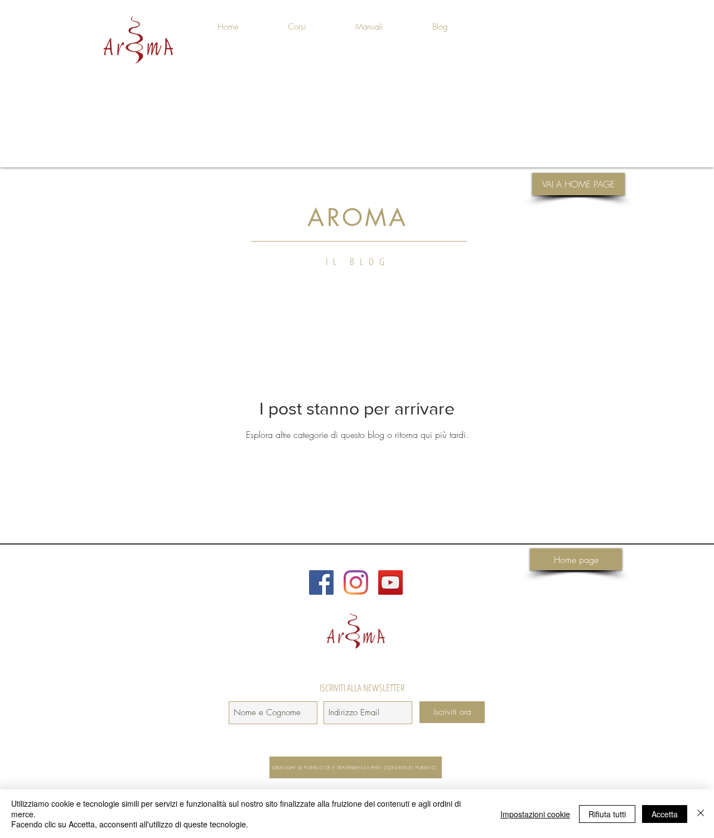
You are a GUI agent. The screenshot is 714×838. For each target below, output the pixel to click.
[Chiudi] (700, 813)
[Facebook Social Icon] (321, 582)
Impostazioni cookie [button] (535, 814)
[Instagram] (356, 582)
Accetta (665, 814)
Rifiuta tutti (607, 814)
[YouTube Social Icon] (390, 582)
